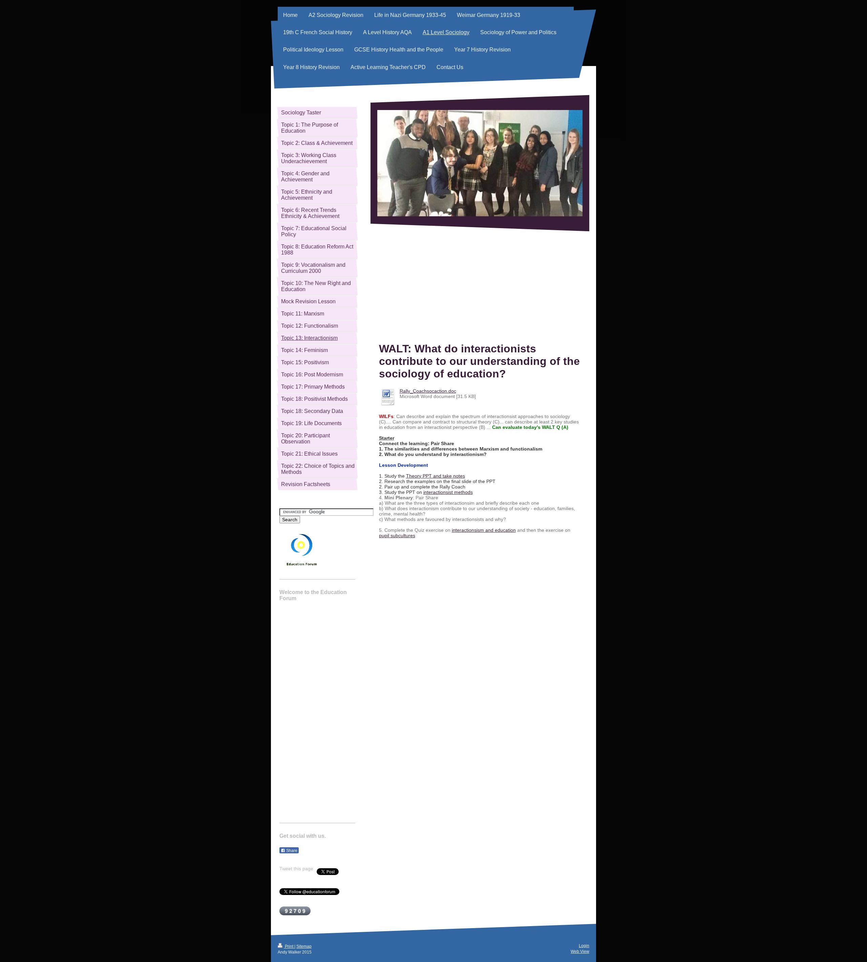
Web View (580, 951)
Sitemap (304, 946)
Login (584, 945)
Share (291, 850)
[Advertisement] (480, 287)
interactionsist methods (448, 492)
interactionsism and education (484, 530)
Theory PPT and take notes (435, 476)
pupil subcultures (397, 535)
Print (289, 946)
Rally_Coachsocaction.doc (428, 391)
